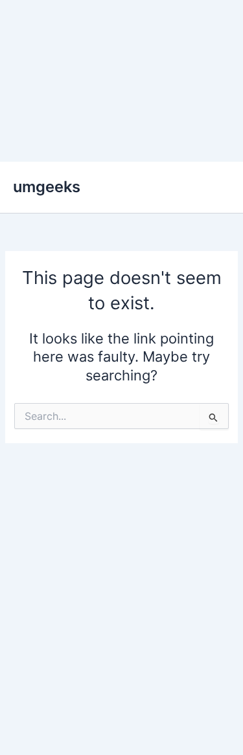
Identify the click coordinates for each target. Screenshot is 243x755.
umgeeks (46, 186)
